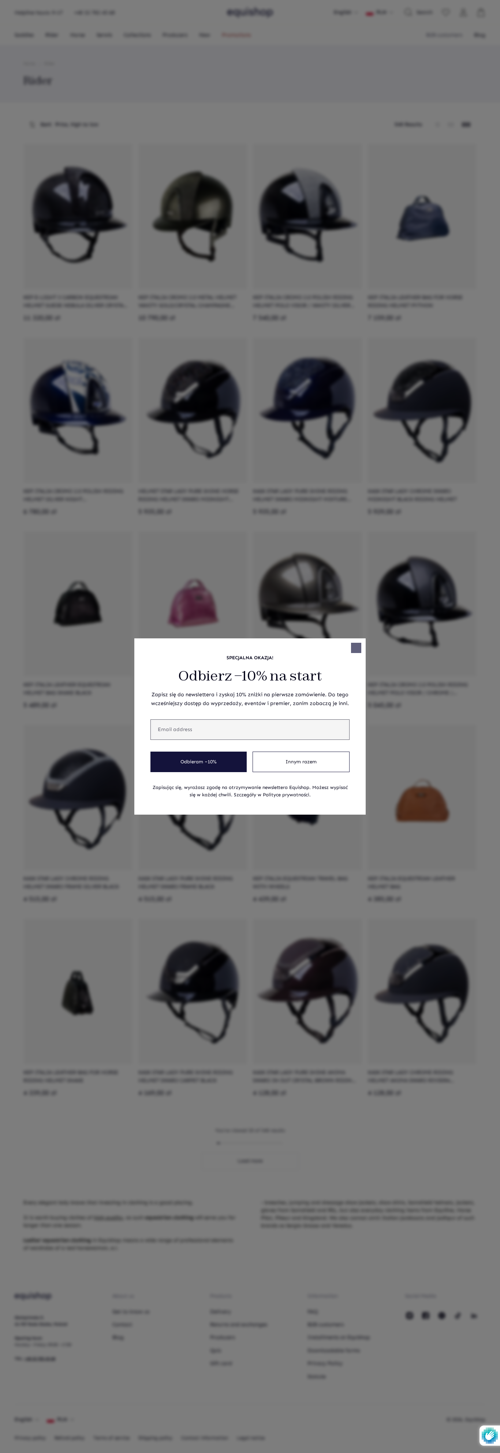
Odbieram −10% (198, 762)
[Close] (356, 647)
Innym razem (301, 762)
